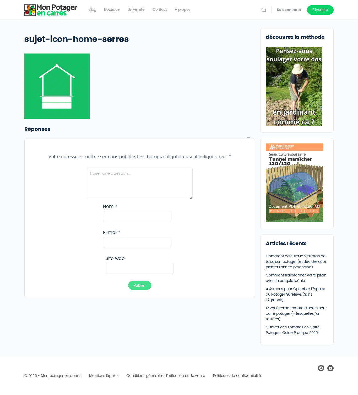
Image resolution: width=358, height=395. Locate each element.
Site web (115, 258)
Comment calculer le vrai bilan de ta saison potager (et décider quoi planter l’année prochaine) (296, 261)
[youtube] (330, 368)
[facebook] (321, 368)
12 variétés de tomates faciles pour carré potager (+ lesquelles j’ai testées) (296, 313)
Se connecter (289, 10)
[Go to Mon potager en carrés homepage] (50, 9)
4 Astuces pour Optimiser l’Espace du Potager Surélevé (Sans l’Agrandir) (295, 294)
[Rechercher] (264, 10)
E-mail (112, 232)
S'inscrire (320, 10)
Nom (110, 206)
